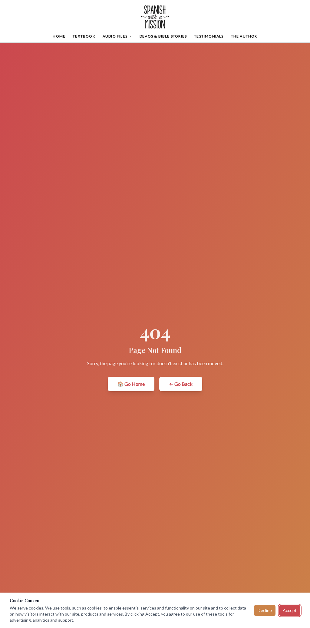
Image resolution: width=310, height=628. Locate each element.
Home (59, 36)
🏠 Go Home (131, 384)
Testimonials (208, 36)
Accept (290, 610)
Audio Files (115, 36)
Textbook (84, 36)
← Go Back (181, 384)
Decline (265, 610)
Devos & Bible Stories (163, 36)
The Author (244, 36)
